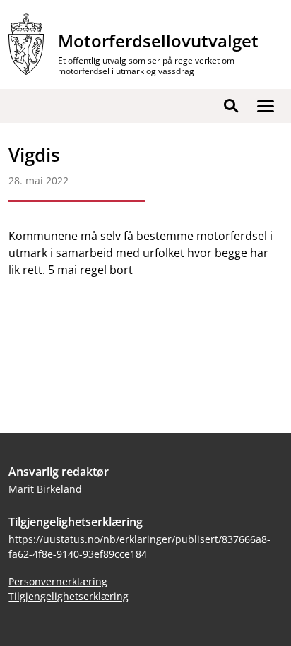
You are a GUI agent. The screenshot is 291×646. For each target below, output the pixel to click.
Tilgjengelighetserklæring (68, 596)
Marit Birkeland (45, 489)
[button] (266, 106)
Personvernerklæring (57, 581)
